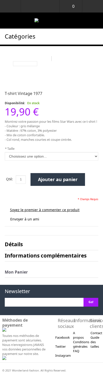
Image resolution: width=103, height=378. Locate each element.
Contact (96, 333)
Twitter (60, 346)
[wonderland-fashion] (51, 20)
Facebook (62, 337)
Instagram (63, 355)
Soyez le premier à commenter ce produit (45, 209)
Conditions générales (81, 344)
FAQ (76, 351)
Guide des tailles (94, 342)
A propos (78, 335)
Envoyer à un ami (24, 219)
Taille (9, 148)
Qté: (9, 179)
